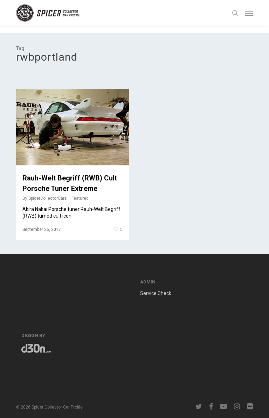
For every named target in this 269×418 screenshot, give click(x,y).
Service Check (155, 293)
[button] (249, 12)
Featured (80, 198)
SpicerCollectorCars (47, 198)
